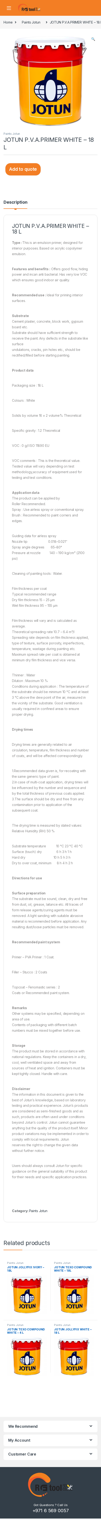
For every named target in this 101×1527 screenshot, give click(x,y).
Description (15, 202)
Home (8, 22)
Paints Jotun (31, 22)
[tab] (15, 204)
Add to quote (23, 169)
